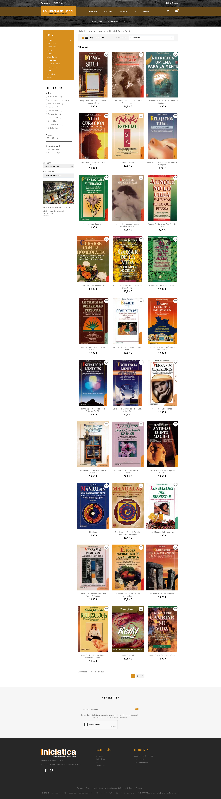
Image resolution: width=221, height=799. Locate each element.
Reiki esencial (128, 162)
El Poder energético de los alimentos (127, 595)
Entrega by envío (83, 788)
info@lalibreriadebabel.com (168, 793)
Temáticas (92, 11)
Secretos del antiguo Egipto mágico (162, 471)
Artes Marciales (53, 57)
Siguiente (142, 676)
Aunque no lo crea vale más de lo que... (162, 225)
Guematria (51, 74)
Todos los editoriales (58, 176)
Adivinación (51, 43)
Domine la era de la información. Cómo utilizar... (162, 348)
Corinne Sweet (55, 114)
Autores (123, 11)
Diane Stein (54, 121)
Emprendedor (52, 67)
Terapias (50, 54)
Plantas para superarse (93, 224)
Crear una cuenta (141, 762)
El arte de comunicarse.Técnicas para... (127, 348)
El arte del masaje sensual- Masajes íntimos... (128, 225)
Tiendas (139, 788)
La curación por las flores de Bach (127, 471)
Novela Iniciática (53, 64)
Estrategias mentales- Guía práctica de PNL (93, 410)
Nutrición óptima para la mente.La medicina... (162, 102)
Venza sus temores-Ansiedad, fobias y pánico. (93, 595)
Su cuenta (141, 749)
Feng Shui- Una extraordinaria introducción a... (93, 102)
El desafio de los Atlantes (162, 594)
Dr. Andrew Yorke (56, 124)
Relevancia (151, 37)
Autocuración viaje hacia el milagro (93, 163)
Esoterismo (51, 60)
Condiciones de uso (115, 788)
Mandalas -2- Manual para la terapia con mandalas (127, 533)
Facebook (45, 770)
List (86, 37)
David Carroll (54, 118)
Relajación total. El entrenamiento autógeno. (162, 163)
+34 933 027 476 (56, 760)
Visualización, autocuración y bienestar (93, 471)
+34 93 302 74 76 (60, 3)
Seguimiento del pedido (143, 756)
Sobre (129, 788)
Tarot (49, 71)
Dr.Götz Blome (55, 128)
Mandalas (93, 532)
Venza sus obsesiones (162, 409)
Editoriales (109, 11)
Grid (82, 37)
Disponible (54, 153)
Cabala (49, 50)
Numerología (52, 47)
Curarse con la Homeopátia (93, 286)
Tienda (146, 11)
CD (135, 11)
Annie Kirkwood (55, 104)
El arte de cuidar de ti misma (162, 286)
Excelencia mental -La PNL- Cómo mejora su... (128, 410)
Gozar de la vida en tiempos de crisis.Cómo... (127, 287)
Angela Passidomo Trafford (59, 100)
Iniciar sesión (139, 759)
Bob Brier (53, 107)
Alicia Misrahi (55, 97)
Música (49, 77)
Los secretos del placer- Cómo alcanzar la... (128, 102)
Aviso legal (99, 788)
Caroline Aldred (55, 111)
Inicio (49, 34)
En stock (53, 150)
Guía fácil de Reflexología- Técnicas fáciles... (93, 656)
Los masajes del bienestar (162, 532)
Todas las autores (58, 166)
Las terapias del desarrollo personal (93, 348)
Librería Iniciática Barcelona (57, 207)
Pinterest (51, 770)
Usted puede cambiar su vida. (162, 655)
